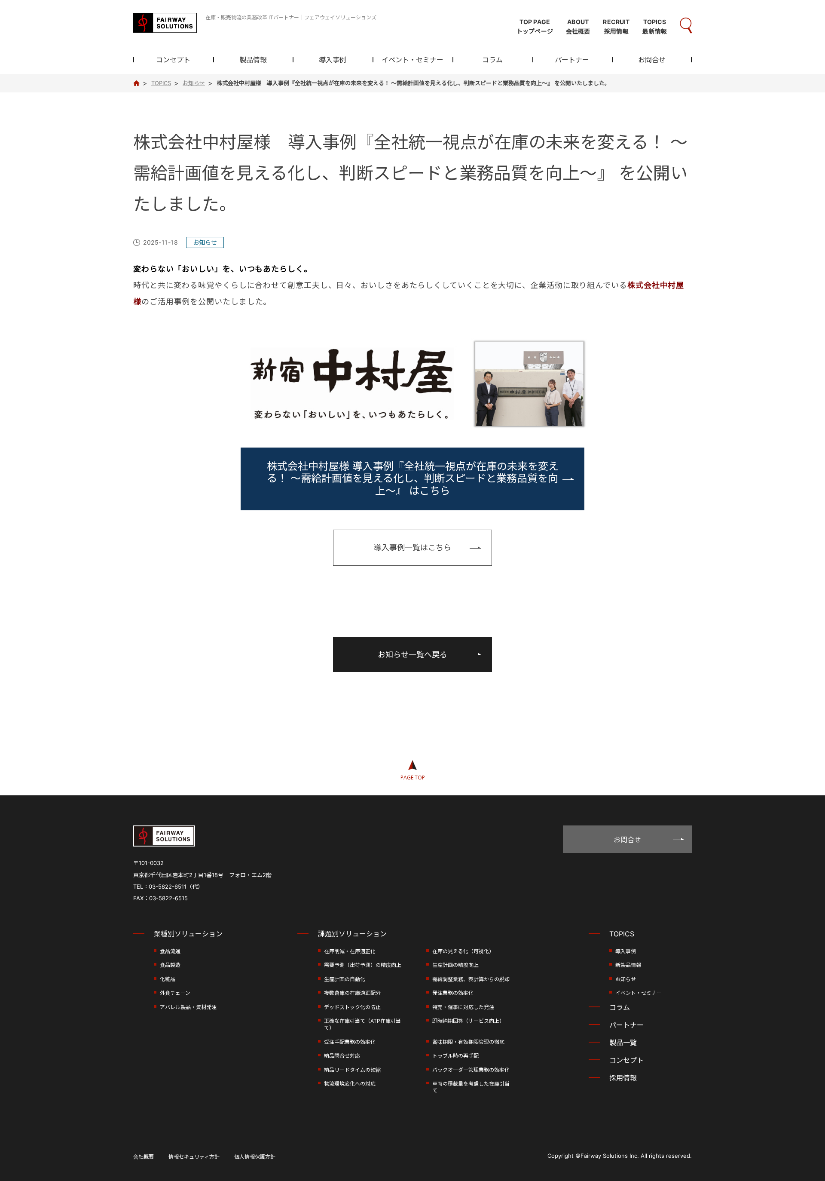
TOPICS (621, 933)
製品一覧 (623, 1042)
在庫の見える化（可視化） (463, 951)
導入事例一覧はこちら (412, 547)
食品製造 (170, 965)
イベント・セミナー (412, 60)
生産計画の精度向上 (455, 965)
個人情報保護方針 (254, 1156)
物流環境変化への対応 (350, 1083)
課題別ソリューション (352, 933)
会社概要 (143, 1156)
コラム (492, 60)
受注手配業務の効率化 (350, 1042)
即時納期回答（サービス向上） (468, 1021)
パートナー (572, 60)
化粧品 (167, 979)
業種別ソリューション (188, 933)
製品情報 (253, 60)
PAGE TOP (412, 777)
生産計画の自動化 (344, 979)
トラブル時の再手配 (455, 1055)
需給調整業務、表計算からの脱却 (471, 979)
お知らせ (625, 979)
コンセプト (173, 60)
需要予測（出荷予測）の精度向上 (362, 965)
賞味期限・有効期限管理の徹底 (468, 1042)
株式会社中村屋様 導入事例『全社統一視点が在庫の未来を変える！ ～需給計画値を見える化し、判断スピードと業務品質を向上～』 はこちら (413, 478)
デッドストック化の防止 (352, 1007)
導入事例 (332, 60)
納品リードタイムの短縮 (352, 1070)
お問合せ (652, 60)
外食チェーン (175, 993)
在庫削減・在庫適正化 (350, 951)
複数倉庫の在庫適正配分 (352, 993)
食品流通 (170, 951)
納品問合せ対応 (342, 1055)
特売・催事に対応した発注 (463, 1007)
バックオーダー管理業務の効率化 (471, 1070)
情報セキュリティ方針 (194, 1156)
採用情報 (623, 1078)
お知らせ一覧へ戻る (412, 654)
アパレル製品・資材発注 (188, 1007)
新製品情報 (628, 965)
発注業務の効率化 (453, 993)
